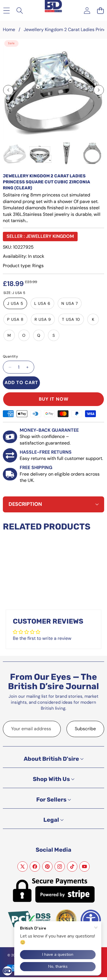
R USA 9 (43, 319)
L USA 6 (42, 303)
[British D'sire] (53, 3)
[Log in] (86, 10)
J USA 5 (15, 303)
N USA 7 (69, 303)
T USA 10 (71, 319)
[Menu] (6, 10)
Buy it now (53, 399)
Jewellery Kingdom (50, 236)
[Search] (19, 10)
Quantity (10, 356)
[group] (15, 153)
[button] (100, 10)
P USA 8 (15, 319)
